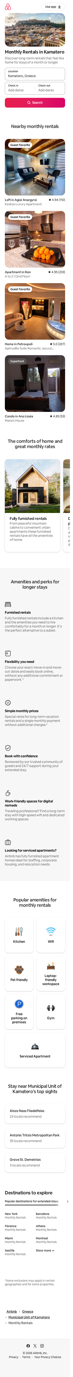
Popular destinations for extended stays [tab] (31, 1201)
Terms (26, 1357)
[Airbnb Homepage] (8, 6)
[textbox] (20, 90)
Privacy (13, 1357)
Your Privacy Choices (47, 1357)
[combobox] (35, 75)
